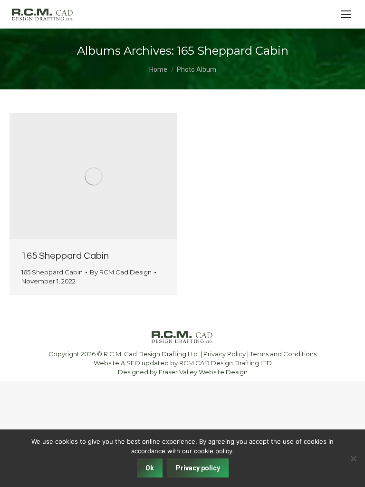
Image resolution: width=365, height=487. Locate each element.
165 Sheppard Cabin (65, 256)
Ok (149, 468)
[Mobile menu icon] (345, 14)
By (121, 272)
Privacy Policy (224, 354)
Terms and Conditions (283, 354)
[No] (353, 458)
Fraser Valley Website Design (203, 372)
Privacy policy (198, 468)
